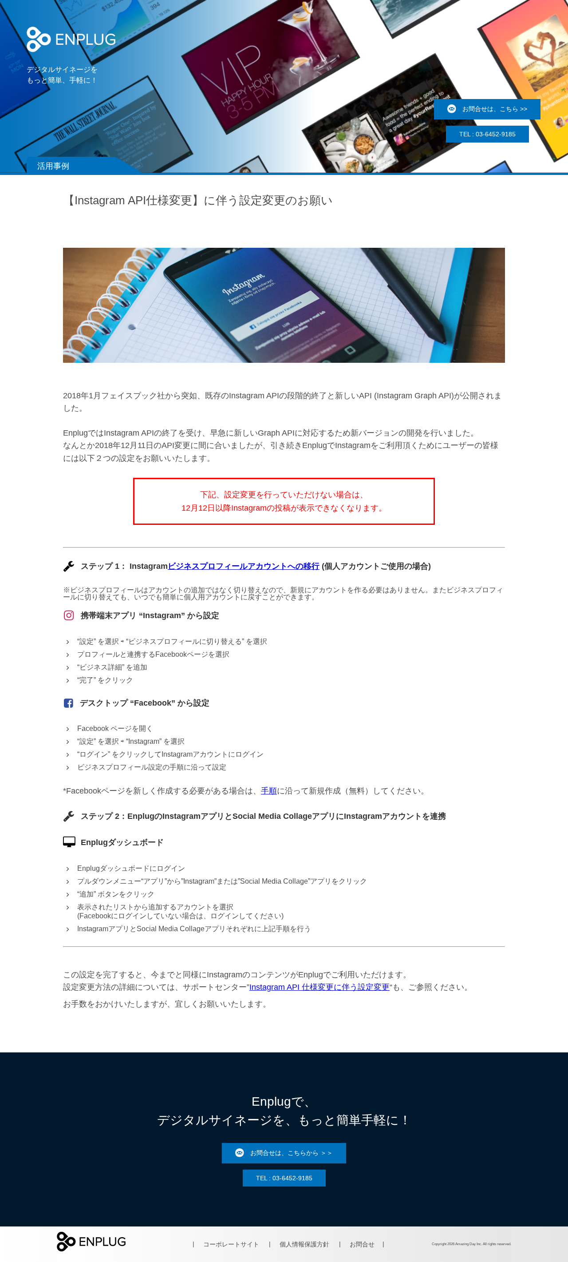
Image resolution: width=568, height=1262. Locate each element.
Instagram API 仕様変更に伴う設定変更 (319, 987)
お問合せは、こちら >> (494, 108)
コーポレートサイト (231, 1244)
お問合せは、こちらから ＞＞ (291, 1152)
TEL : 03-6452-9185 (487, 134)
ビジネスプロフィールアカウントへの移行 (244, 566)
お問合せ (362, 1244)
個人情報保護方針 (304, 1244)
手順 (269, 790)
